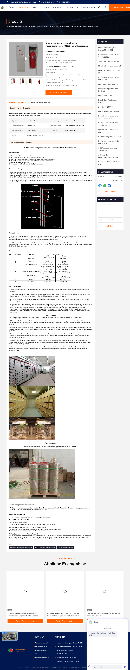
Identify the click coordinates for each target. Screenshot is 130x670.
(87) (108, 84)
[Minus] (125, 622)
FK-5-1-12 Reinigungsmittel (65, 654)
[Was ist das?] (105, 186)
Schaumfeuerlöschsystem (64, 650)
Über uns (57, 7)
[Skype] (100, 185)
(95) (109, 72)
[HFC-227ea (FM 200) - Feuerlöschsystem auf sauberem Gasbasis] (65, 591)
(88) (108, 131)
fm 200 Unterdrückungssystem (45, 547)
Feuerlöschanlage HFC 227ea (66, 657)
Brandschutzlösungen (66, 547)
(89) (108, 111)
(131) (107, 49)
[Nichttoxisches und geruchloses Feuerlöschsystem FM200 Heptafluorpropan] (26, 59)
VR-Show (46, 7)
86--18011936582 (64, 2)
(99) (109, 137)
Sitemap (38, 654)
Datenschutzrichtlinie (42, 657)
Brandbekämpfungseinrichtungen (21, 547)
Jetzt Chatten (110, 191)
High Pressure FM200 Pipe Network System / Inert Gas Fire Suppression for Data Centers (24, 615)
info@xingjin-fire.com (47, 2)
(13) (109, 163)
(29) (105, 95)
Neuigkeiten (72, 7)
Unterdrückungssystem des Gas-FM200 (34, 26)
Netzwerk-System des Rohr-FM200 (67, 661)
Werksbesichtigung (41, 646)
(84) (108, 90)
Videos (36, 7)
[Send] (125, 667)
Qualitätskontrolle (41, 650)
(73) (108, 117)
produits (17, 26)
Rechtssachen (88, 7)
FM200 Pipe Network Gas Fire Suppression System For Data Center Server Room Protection (104, 615)
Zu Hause (12, 7)
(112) (108, 124)
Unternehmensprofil (41, 643)
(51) (109, 66)
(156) (108, 101)
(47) (109, 142)
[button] (41, 81)
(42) (109, 61)
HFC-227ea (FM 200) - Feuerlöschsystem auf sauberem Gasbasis (63, 615)
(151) (108, 56)
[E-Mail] (109, 185)
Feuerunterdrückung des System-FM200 (69, 643)
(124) (109, 156)
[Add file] (89, 667)
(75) (108, 78)
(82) (107, 149)
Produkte (23, 7)
